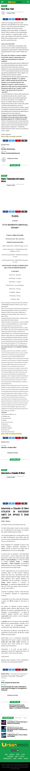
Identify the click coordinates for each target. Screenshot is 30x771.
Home (6, 754)
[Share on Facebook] (5, 19)
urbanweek (20, 676)
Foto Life (22, 756)
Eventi (16, 756)
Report (18, 754)
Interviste (11, 754)
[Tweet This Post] (12, 19)
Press (14, 758)
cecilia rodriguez (23, 673)
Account (26, 758)
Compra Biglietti (7, 758)
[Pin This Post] (18, 19)
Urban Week (12, 676)
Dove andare (10, 756)
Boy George (14, 673)
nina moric (5, 676)
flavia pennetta (15, 675)
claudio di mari (6, 675)
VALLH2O (4, 678)
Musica (23, 675)
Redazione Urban (11, 13)
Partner (20, 758)
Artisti (23, 754)
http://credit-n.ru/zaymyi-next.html (11, 136)
